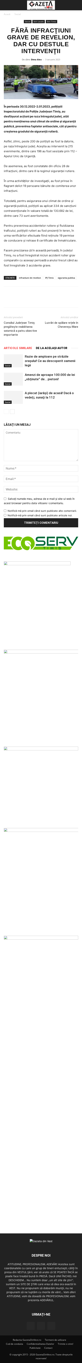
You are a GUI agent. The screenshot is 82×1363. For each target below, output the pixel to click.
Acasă (7, 14)
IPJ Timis (49, 277)
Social (17, 14)
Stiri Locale (39, 21)
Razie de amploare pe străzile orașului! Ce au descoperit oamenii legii (50, 361)
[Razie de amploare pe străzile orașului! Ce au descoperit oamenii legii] (13, 360)
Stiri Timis (51, 21)
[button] (6, 5)
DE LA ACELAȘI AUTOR (51, 348)
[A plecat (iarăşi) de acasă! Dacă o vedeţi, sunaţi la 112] (13, 397)
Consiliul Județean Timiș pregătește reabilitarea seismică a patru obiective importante (20, 328)
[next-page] (12, 411)
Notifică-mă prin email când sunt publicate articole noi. (40, 515)
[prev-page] (6, 411)
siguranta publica (66, 277)
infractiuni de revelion (30, 277)
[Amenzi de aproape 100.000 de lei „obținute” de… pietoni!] (13, 379)
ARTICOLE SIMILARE (18, 348)
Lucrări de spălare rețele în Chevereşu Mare (61, 324)
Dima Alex (36, 59)
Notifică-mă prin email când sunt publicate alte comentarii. (42, 510)
